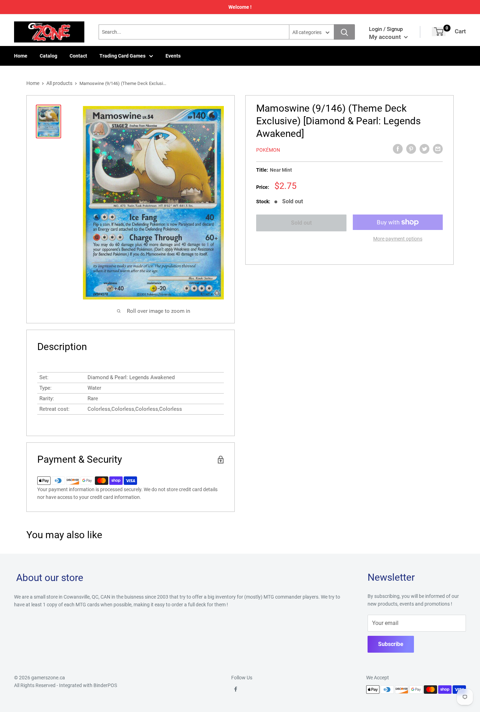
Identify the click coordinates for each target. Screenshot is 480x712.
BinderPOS (105, 685)
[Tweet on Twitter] (424, 149)
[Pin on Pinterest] (411, 149)
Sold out (301, 222)
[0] (439, 31)
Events (173, 56)
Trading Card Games (122, 56)
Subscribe (390, 644)
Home (20, 56)
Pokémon (268, 150)
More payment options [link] (397, 239)
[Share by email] (438, 149)
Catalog (48, 56)
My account (385, 36)
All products (59, 83)
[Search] (344, 32)
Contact (78, 56)
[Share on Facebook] (398, 149)
